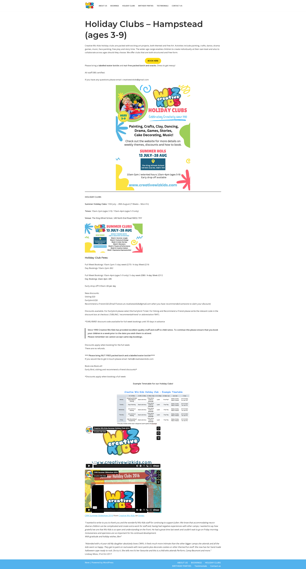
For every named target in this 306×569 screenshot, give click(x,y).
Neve (87, 562)
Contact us (177, 6)
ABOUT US (103, 6)
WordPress (108, 562)
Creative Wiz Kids (127, 515)
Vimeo (141, 515)
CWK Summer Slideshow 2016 (99, 515)
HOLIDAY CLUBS (128, 6)
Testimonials (162, 6)
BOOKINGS (114, 6)
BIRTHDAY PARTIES (145, 6)
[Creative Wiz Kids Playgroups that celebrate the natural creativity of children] (90, 5)
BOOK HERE (153, 60)
